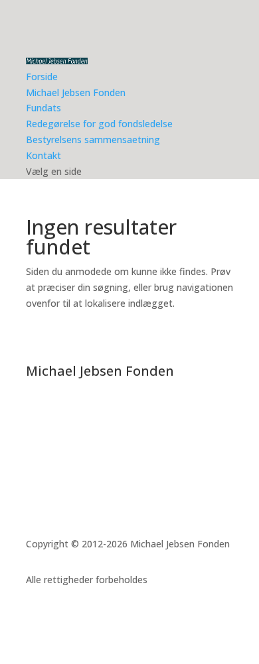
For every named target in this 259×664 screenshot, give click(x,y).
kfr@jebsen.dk (78, 468)
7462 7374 (64, 452)
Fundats (43, 107)
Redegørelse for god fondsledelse (99, 123)
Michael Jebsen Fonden (76, 92)
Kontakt (43, 155)
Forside (42, 76)
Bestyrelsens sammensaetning (93, 139)
